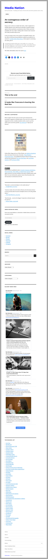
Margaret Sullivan (10, 485)
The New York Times (21, 158)
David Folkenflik (10, 464)
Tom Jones (8, 521)
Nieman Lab (9, 501)
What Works (9, 524)
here (25, 50)
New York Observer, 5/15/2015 (13, 194)
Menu (7, 14)
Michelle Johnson (10, 497)
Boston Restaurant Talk (11, 446)
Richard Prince (9, 511)
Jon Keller (8, 482)
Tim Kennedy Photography (12, 518)
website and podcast (31, 153)
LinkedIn (8, 242)
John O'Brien (24, 83)
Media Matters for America (12, 493)
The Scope (8, 514)
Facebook (8, 235)
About (6, 534)
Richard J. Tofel (9, 510)
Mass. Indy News (8, 549)
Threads (8, 239)
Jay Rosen (8, 477)
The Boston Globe (15, 159)
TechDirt (8, 516)
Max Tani (8, 490)
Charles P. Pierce (9, 449)
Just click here (23, 122)
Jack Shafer (8, 474)
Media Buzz (8, 492)
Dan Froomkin (9, 459)
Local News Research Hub (12, 483)
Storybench (8, 513)
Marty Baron (29, 83)
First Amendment (17, 83)
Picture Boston (9, 506)
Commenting (8, 540)
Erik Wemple (9, 466)
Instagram (8, 244)
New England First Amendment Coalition (15, 498)
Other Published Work (10, 546)
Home (6, 531)
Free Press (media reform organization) (15, 469)
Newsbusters (9, 500)
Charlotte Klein (9, 452)
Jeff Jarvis (8, 479)
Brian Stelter (9, 448)
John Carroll (8, 480)
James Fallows (9, 475)
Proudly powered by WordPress (16, 555)
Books (6, 543)
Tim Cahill (11, 84)
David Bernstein (9, 462)
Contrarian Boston (10, 457)
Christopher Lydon (10, 454)
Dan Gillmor (9, 461)
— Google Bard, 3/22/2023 (11, 186)
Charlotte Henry (9, 451)
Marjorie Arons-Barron (11, 487)
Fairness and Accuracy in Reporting (14, 467)
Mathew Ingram (9, 488)
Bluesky (8, 237)
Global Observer (9, 470)
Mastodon (8, 240)
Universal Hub (9, 523)
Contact (7, 537)
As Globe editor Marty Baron (16, 38)
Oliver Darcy (9, 503)
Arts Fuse (8, 443)
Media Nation (14, 8)
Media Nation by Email (10, 551)
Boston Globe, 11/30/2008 (12, 201)
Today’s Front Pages (10, 519)
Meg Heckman (9, 495)
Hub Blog (8, 472)
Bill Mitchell (9, 444)
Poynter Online (9, 508)
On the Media (9, 505)
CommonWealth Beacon (11, 456)
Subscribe (31, 78)
